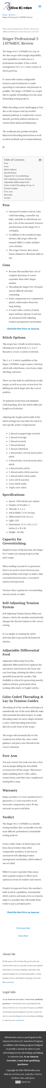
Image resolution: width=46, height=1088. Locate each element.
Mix (22, 1078)
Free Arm (8, 191)
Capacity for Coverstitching (16, 176)
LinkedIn (29, 1074)
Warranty (8, 194)
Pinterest (19, 1074)
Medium (15, 1078)
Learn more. (35, 32)
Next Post (23, 935)
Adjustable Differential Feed (16, 182)
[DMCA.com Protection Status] (23, 1082)
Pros (6, 163)
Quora (32, 1078)
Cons (6, 166)
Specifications (10, 172)
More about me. (8, 982)
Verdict (7, 198)
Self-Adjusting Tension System (17, 179)
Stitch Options (10, 169)
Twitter (38, 1074)
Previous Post (23, 928)
